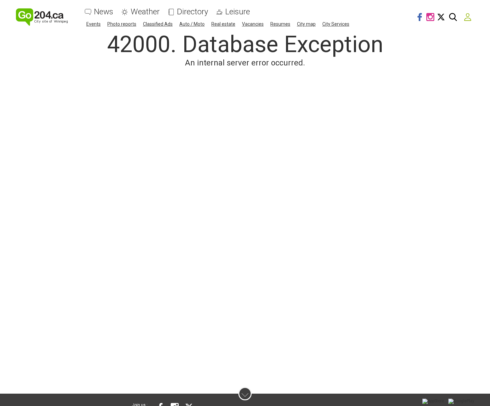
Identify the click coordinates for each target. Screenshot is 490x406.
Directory (192, 11)
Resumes (280, 24)
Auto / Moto (192, 24)
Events (93, 24)
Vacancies (253, 24)
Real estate (223, 24)
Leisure (237, 11)
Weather (145, 11)
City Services (335, 24)
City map (306, 24)
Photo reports (121, 24)
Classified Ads (158, 24)
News (103, 11)
